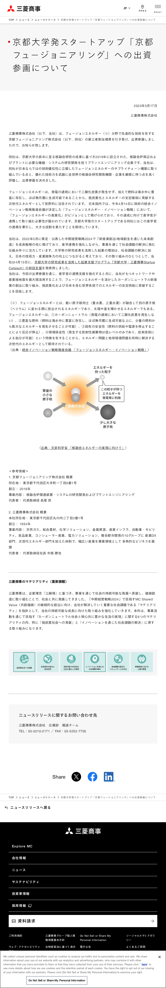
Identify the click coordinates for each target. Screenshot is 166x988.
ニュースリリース (45, 19)
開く (158, 8)
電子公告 (85, 946)
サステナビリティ (26, 882)
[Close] (159, 956)
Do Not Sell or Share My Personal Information (95, 938)
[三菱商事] (83, 830)
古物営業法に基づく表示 (60, 946)
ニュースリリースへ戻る (30, 807)
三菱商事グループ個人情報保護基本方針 (60, 938)
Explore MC (22, 846)
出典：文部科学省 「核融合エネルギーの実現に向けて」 (83, 448)
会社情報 (19, 858)
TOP (11, 19)
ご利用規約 (15, 935)
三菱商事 (24, 8)
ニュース (24, 19)
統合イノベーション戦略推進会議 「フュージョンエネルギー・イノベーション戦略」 (85, 350)
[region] (83, 969)
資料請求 (27, 920)
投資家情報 (21, 894)
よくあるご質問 (136, 946)
